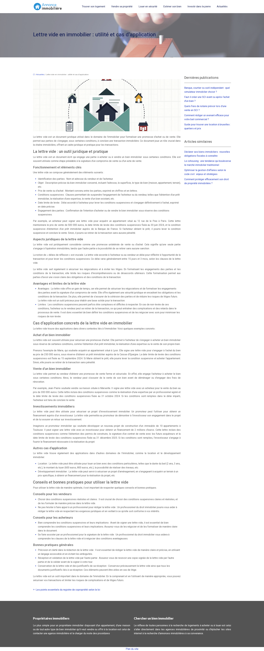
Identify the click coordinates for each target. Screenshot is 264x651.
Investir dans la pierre (199, 6)
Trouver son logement (93, 6)
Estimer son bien (172, 6)
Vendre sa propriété (121, 6)
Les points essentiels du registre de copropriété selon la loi (68, 589)
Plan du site (132, 648)
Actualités (222, 6)
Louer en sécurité (148, 6)
